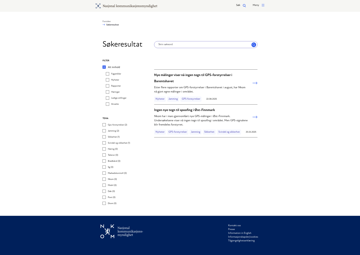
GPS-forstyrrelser (191, 99)
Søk (238, 5)
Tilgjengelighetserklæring (241, 241)
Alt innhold (114, 67)
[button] (258, 5)
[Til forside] (122, 231)
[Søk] (253, 44)
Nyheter (160, 99)
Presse (231, 229)
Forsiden (107, 21)
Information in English (239, 233)
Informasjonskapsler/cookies (243, 237)
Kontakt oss (234, 225)
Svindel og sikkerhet (229, 132)
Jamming (173, 99)
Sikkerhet (209, 132)
